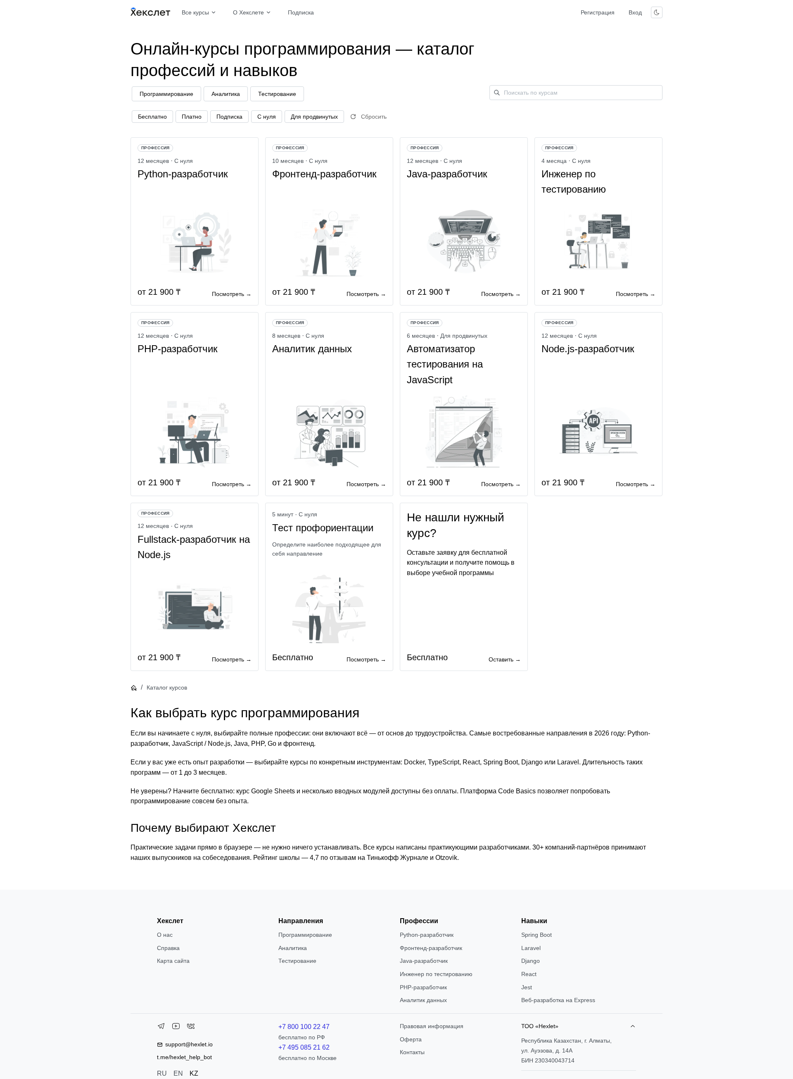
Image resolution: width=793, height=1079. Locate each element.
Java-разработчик (424, 960)
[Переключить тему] (656, 12)
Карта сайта (173, 960)
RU (162, 1073)
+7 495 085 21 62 (304, 1047)
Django (530, 960)
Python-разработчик (426, 934)
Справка (168, 948)
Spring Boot (536, 934)
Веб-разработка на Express (558, 1000)
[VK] (191, 1028)
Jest (526, 987)
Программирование (305, 934)
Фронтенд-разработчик (431, 948)
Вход (635, 12)
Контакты (412, 1052)
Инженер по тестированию (436, 974)
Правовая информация (431, 1026)
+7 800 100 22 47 (304, 1026)
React (529, 974)
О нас (165, 934)
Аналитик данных (423, 1000)
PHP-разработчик (423, 987)
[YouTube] (176, 1028)
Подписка (301, 12)
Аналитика (292, 948)
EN (178, 1073)
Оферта (411, 1039)
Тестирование (297, 960)
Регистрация (598, 12)
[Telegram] (161, 1028)
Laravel (531, 948)
